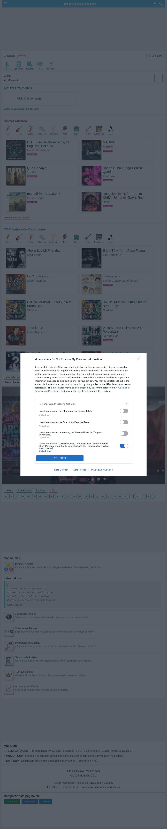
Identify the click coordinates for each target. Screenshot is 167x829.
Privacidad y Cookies (102, 469)
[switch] (124, 411)
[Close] (140, 359)
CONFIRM (60, 458)
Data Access (79, 469)
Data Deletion (61, 469)
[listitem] (83, 403)
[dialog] (83, 414)
